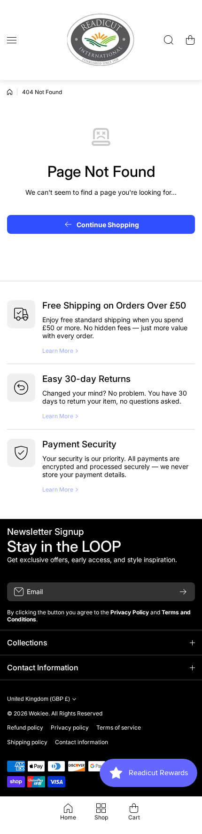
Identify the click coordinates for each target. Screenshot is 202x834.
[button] (190, 40)
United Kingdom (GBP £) (38, 699)
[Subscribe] (183, 591)
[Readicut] (101, 40)
